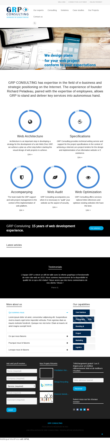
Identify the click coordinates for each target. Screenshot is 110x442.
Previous (11, 278)
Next (98, 278)
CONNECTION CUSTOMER (77, 2)
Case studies (78, 10)
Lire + (30, 154)
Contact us (38, 17)
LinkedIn (20, 2)
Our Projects (93, 10)
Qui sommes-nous (16, 312)
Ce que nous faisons (17, 336)
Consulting (52, 10)
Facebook (14, 2)
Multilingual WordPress (10, 439)
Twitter (8, 2)
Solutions (65, 10)
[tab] (38, 312)
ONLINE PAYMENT (96, 2)
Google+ (26, 2)
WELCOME (61, 2)
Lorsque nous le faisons (19, 350)
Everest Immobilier (61, 394)
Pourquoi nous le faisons (19, 343)
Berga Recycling (61, 382)
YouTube (32, 2)
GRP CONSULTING (55, 423)
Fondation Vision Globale (61, 370)
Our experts (38, 10)
